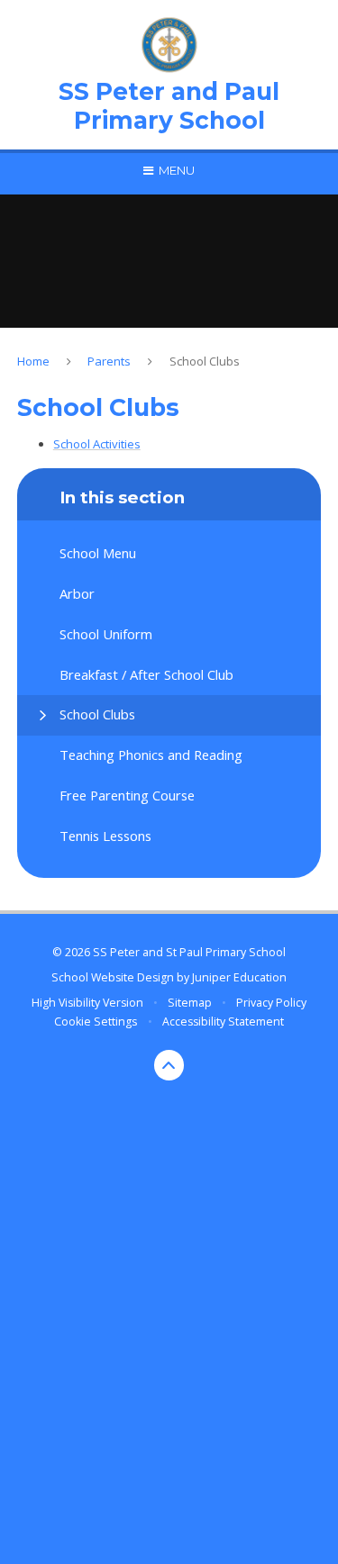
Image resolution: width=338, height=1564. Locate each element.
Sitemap (190, 1002)
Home (33, 361)
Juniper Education (239, 977)
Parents (109, 361)
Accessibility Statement (223, 1021)
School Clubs (204, 361)
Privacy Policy (271, 1002)
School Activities (97, 444)
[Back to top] (169, 1065)
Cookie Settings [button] (95, 1021)
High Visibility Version (87, 1002)
